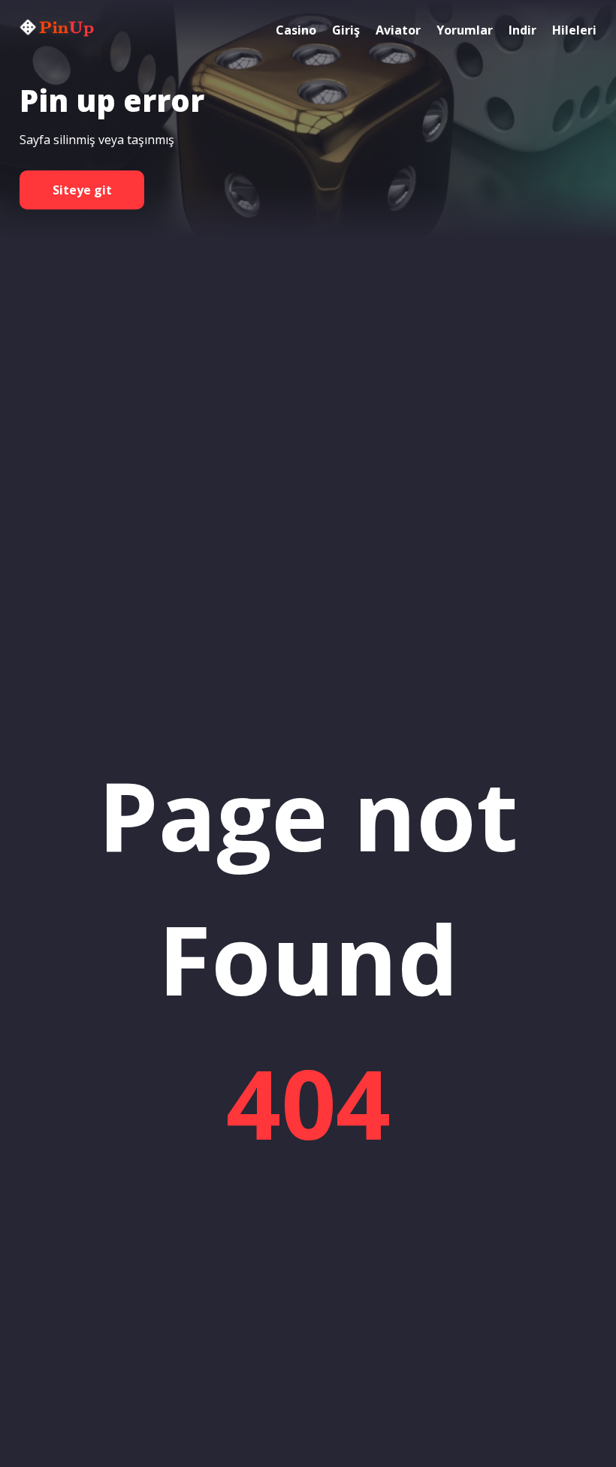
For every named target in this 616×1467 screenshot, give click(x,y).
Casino (296, 30)
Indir (522, 30)
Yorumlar (464, 30)
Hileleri (574, 30)
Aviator (398, 30)
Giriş (346, 30)
